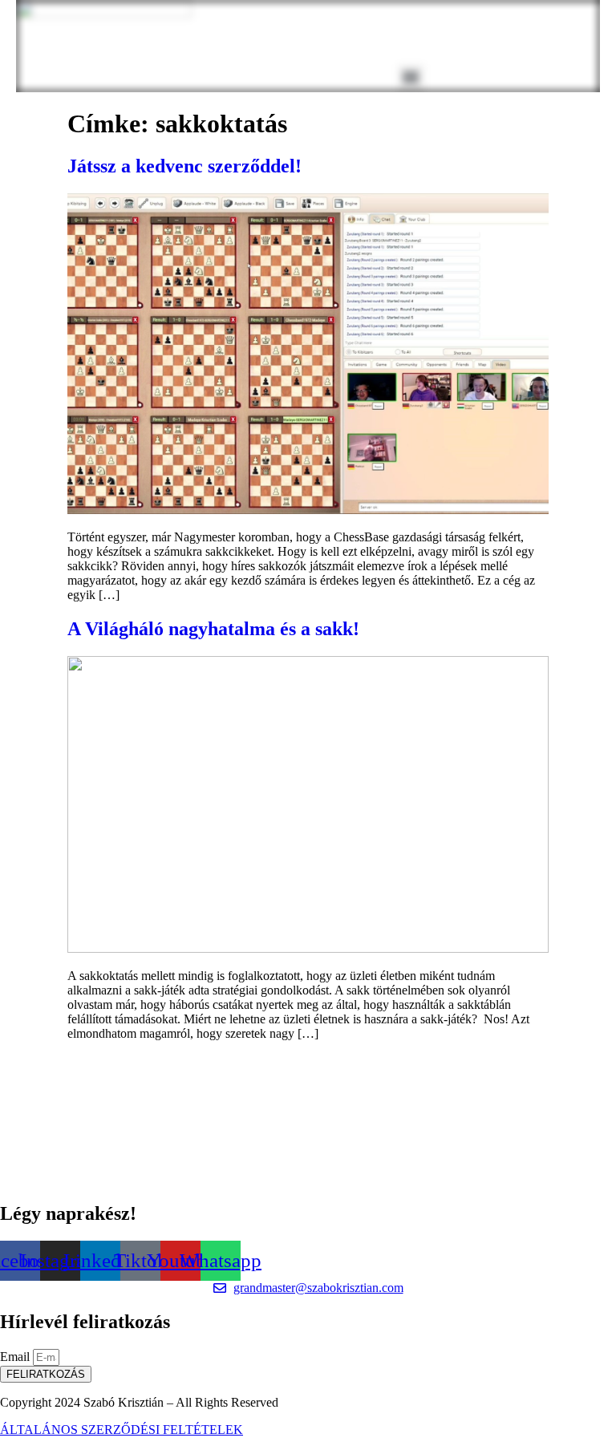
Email (16, 1356)
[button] (411, 77)
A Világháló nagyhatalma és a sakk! (213, 628)
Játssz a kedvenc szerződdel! (184, 166)
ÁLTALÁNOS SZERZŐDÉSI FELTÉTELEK (121, 1429)
